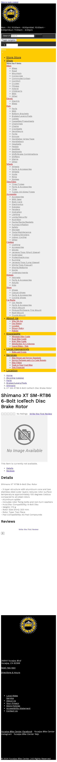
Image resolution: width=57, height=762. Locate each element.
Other (14, 96)
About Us (11, 701)
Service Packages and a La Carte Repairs (29, 360)
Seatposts (17, 151)
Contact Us (12, 711)
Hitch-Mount (18, 307)
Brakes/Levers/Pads (22, 116)
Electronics (17, 204)
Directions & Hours (10, 672)
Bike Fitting (17, 362)
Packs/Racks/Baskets (22, 222)
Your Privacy (12, 703)
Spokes (15, 179)
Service (10, 698)
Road (14, 71)
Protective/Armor (20, 257)
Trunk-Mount (18, 315)
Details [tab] (9, 468)
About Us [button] (12, 318)
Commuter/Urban (21, 78)
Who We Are (17, 321)
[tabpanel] (28, 496)
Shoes (9, 287)
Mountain (16, 73)
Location (15, 326)
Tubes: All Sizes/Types (23, 192)
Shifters (16, 156)
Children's (17, 91)
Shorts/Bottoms (20, 267)
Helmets (9, 275)
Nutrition (16, 219)
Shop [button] (9, 60)
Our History (17, 323)
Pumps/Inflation (20, 224)
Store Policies (13, 706)
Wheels (9, 164)
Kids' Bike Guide (19, 341)
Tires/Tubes (11, 182)
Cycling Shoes (19, 297)
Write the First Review (41, 414)
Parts (8, 106)
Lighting (16, 214)
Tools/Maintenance (21, 232)
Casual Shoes (18, 292)
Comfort (16, 81)
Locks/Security (19, 217)
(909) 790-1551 (8, 668)
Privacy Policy (18, 328)
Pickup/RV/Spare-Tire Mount (26, 310)
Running (16, 260)
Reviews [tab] (10, 471)
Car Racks (10, 300)
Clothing (10, 242)
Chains (15, 126)
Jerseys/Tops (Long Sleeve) (26, 262)
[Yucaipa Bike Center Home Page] (11, 22)
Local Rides (12, 695)
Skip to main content (9, 2)
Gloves (15, 249)
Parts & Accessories (22, 169)
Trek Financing (18, 367)
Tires (14, 189)
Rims (14, 176)
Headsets (16, 144)
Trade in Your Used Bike (22, 365)
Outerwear (17, 255)
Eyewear (16, 207)
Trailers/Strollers (20, 234)
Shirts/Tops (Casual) (22, 265)
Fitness (15, 86)
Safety (15, 227)
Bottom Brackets (20, 113)
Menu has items (13, 63)
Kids (14, 285)
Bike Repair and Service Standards (26, 358)
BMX (14, 93)
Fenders (16, 209)
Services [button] (11, 355)
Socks (15, 270)
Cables (15, 118)
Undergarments (20, 272)
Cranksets (17, 129)
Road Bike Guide (19, 339)
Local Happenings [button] (17, 349)
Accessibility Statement (18, 708)
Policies (15, 331)
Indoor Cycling (19, 237)
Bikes (8, 66)
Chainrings (17, 123)
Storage (16, 229)
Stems (15, 159)
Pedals (15, 146)
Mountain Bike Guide (21, 336)
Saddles (16, 149)
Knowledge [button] (13, 333)
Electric (9, 98)
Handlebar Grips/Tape (23, 139)
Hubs (14, 174)
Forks (14, 134)
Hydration (17, 212)
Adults (15, 282)
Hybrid (15, 88)
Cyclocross (17, 76)
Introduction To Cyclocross (23, 344)
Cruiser (15, 83)
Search (6, 35)
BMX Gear (17, 199)
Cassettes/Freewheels (23, 121)
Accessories (11, 194)
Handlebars (18, 141)
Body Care (17, 202)
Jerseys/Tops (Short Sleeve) (26, 252)
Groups (15, 136)
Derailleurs (17, 131)
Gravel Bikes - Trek (20, 346)
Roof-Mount (18, 312)
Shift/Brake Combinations (25, 154)
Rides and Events (19, 352)
